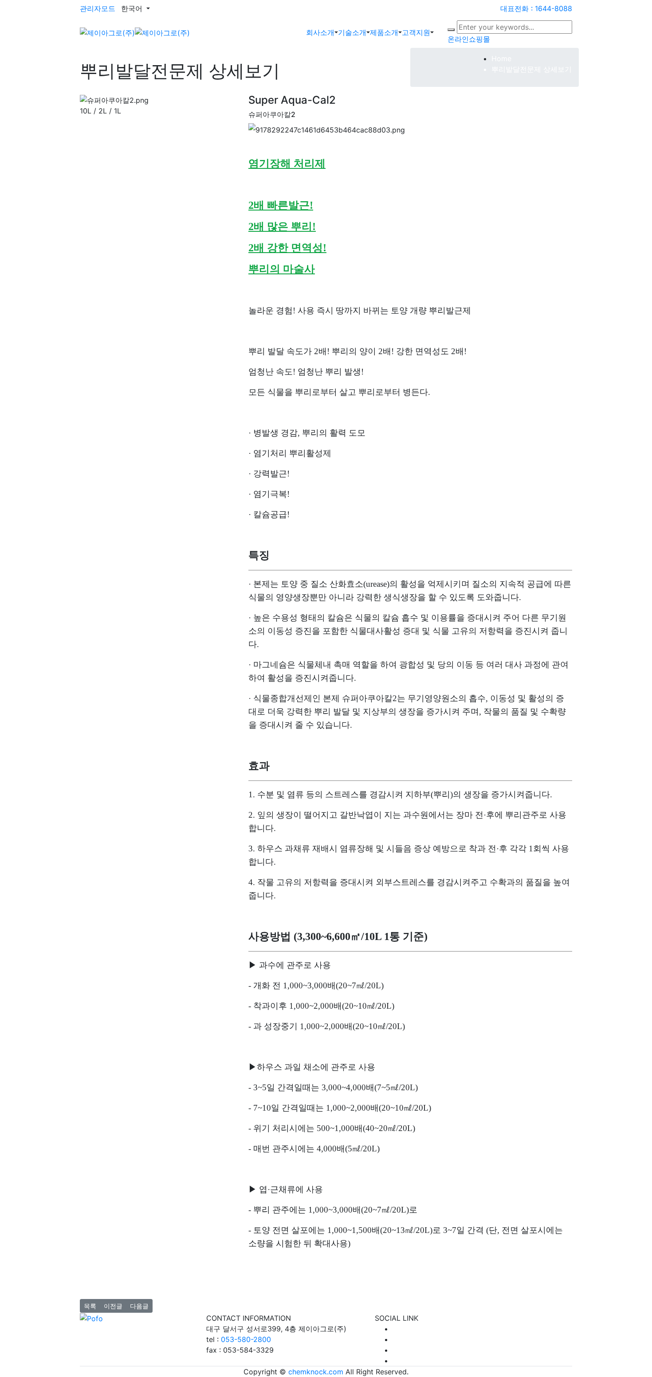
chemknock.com (315, 1371)
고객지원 (416, 32)
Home (501, 58)
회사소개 (320, 32)
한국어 (133, 8)
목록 (90, 1306)
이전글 (113, 1306)
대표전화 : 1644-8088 (536, 8)
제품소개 (384, 32)
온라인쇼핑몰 (469, 39)
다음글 (139, 1306)
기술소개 (352, 32)
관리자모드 (97, 8)
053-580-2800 (246, 1339)
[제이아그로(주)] (135, 31)
